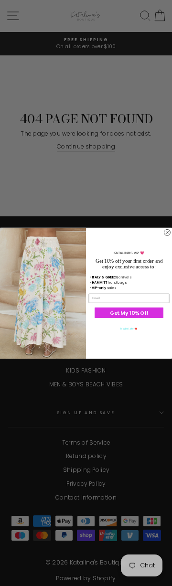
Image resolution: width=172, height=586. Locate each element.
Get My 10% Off (129, 312)
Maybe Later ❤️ (129, 328)
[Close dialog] (167, 232)
